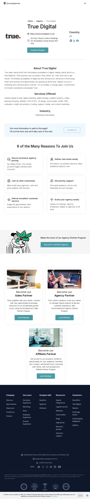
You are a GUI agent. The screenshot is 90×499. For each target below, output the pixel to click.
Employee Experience (27, 416)
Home (30, 21)
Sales (25, 411)
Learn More (54, 496)
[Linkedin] (71, 41)
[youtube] (59, 467)
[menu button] (84, 3)
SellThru (75, 425)
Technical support (59, 434)
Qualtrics (42, 400)
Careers (9, 416)
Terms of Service (33, 475)
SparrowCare (11, 404)
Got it (80, 495)
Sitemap (40, 475)
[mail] (38, 467)
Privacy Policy (26, 475)
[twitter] (43, 467)
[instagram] (47, 467)
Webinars (59, 411)
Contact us (10, 412)
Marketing (26, 407)
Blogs (58, 419)
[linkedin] (55, 467)
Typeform (42, 404)
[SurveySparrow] (12, 3)
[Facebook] (77, 41)
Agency (39, 21)
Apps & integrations (60, 401)
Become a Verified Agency (56, 244)
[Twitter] (74, 41)
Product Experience (27, 422)
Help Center (60, 423)
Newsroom (10, 408)
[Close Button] (87, 495)
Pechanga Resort (76, 413)
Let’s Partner (23, 317)
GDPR (43, 475)
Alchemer (42, 408)
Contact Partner (38, 50)
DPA (46, 475)
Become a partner (59, 428)
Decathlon (76, 400)
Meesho (75, 408)
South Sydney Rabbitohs (77, 420)
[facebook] (51, 467)
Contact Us (72, 130)
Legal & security (62, 407)
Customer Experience (27, 401)
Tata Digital (76, 404)
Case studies (60, 415)
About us (9, 400)
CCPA (49, 475)
